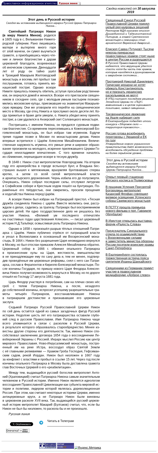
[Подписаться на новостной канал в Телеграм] (60, 425)
